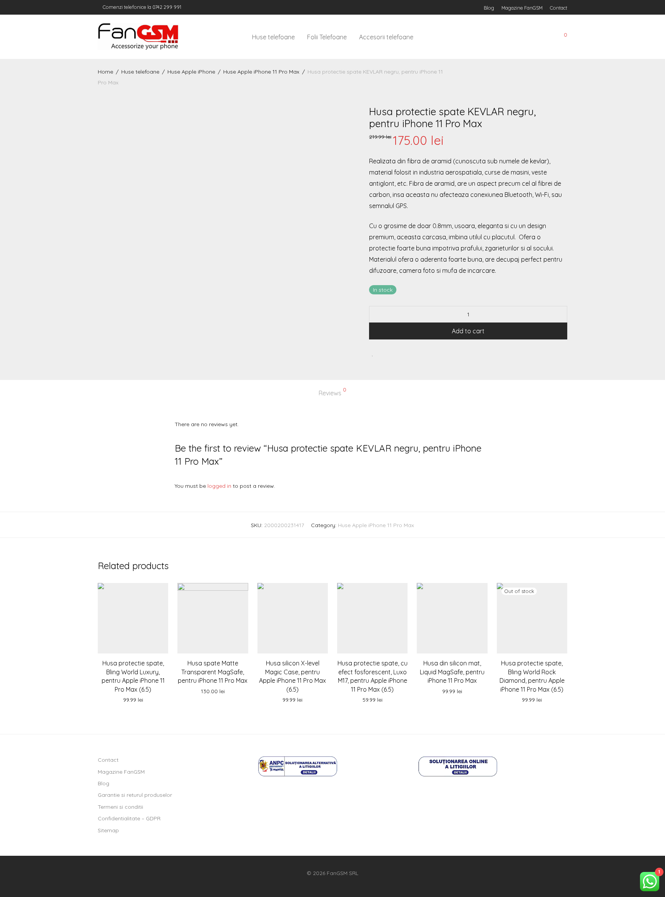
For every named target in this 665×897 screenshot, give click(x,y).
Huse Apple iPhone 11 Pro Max (261, 71)
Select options (133, 700)
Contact (558, 7)
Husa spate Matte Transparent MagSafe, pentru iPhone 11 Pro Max (212, 671)
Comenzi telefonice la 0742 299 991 (141, 7)
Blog (489, 7)
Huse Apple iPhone (191, 71)
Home (105, 71)
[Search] (509, 37)
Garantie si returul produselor (135, 794)
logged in (219, 485)
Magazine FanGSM (522, 7)
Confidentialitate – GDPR (129, 818)
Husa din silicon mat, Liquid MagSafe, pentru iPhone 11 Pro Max (452, 671)
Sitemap (108, 830)
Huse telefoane (273, 37)
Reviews (332, 392)
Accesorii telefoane (386, 37)
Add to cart (468, 331)
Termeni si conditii (120, 806)
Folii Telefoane (327, 37)
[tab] (332, 393)
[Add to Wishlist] (372, 353)
